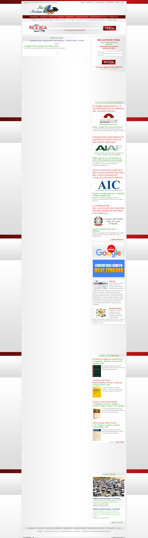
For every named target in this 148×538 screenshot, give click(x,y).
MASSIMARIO (31, 528)
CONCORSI (71, 20)
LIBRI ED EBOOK (60, 20)
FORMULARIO (111, 20)
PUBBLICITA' (90, 2)
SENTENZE (41, 528)
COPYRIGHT (110, 2)
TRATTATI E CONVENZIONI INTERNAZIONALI (91, 20)
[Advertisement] (93, 9)
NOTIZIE (34, 20)
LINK (119, 528)
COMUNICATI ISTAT (79, 528)
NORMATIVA (67, 528)
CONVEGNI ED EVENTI (46, 20)
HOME (82, 2)
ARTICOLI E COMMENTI (54, 528)
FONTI (117, 2)
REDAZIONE (100, 2)
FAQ (122, 2)
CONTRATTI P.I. (111, 528)
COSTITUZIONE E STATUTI (96, 528)
